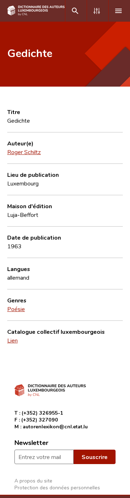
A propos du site (33, 480)
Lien (12, 340)
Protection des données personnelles (57, 487)
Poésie (16, 309)
